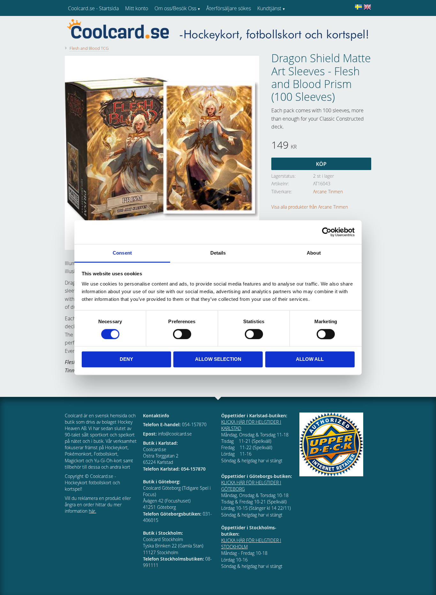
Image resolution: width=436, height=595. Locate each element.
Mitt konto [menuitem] (136, 8)
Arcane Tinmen (328, 192)
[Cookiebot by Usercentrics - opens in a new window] (327, 232)
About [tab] (314, 253)
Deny (126, 359)
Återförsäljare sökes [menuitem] (228, 8)
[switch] (182, 334)
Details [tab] (218, 253)
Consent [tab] (122, 253)
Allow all (310, 359)
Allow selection (218, 359)
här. (92, 511)
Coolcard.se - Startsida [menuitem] (93, 8)
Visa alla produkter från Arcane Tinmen (309, 207)
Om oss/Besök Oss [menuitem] (175, 8)
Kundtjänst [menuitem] (269, 8)
